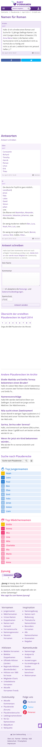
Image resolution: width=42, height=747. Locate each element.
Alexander (29, 212)
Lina (8, 537)
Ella (7, 549)
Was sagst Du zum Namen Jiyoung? (15, 595)
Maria (10, 38)
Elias (8, 490)
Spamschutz (7, 296)
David (5, 201)
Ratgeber (28, 641)
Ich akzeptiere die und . (16, 290)
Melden (37, 53)
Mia (8, 532)
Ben (28, 224)
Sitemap (25, 739)
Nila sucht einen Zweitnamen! (17, 410)
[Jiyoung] (11, 580)
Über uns (10, 739)
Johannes (25, 215)
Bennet (32, 232)
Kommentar (7, 271)
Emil (8, 494)
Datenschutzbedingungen (12, 292)
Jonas (5, 193)
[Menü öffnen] (3, 8)
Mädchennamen (10, 614)
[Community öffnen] (40, 8)
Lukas (5, 198)
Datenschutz (11, 741)
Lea (7, 558)
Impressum (11, 743)
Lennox (6, 235)
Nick (11, 235)
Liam (8, 511)
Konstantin (7, 215)
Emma (9, 528)
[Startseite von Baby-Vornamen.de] (21, 5)
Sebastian (17, 215)
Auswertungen (31, 660)
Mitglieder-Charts (11, 678)
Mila (8, 541)
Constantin (7, 152)
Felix (4, 195)
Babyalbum (8, 725)
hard (9, 190)
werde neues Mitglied (17, 255)
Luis (14, 226)
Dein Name (6, 263)
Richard (6, 154)
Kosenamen (29, 638)
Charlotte (10, 545)
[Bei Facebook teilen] (11, 60)
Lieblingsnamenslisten (13, 716)
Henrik (5, 160)
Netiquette (8, 728)
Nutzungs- (23, 289)
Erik (4, 168)
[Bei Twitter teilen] (31, 60)
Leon (5, 190)
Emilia (9, 524)
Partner (18, 739)
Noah (5, 226)
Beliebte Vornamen (11, 651)
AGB (30, 739)
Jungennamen (9, 611)
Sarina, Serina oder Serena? (15, 424)
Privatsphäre (22, 741)
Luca (33, 224)
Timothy (6, 157)
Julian (5, 207)
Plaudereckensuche (12, 713)
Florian (5, 163)
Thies (5, 171)
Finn (10, 226)
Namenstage (30, 651)
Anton (9, 507)
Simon (5, 204)
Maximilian (19, 212)
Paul (8, 481)
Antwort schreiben (8, 140)
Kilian (22, 235)
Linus (5, 166)
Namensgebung (31, 611)
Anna (5, 38)
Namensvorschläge (11, 396)
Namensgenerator (11, 632)
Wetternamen (30, 675)
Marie (9, 554)
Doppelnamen (9, 620)
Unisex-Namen (10, 617)
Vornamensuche (10, 629)
